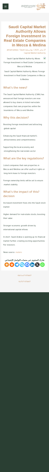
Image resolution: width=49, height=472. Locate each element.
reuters (19, 252)
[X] (37, 264)
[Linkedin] (32, 264)
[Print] (12, 264)
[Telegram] (17, 264)
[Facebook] (27, 264)
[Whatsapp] (42, 264)
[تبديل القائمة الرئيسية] (5, 6)
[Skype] (22, 264)
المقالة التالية (24, 282)
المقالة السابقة (24, 276)
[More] (6, 264)
